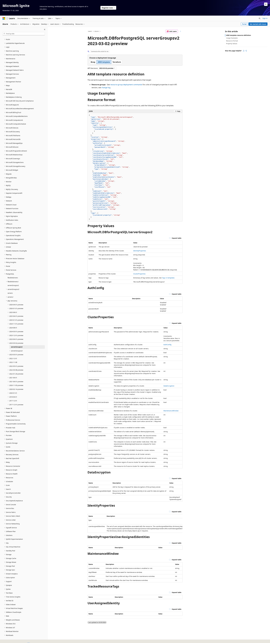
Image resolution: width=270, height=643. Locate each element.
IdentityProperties (139, 251)
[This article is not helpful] (246, 51)
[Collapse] (45, 29)
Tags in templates (168, 278)
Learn (90, 31)
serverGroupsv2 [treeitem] (13, 285)
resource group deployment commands (126, 84)
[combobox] (24, 33)
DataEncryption (168, 386)
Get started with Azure (258, 24)
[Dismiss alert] (265, 4)
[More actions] (180, 31)
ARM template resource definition (238, 35)
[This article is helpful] (243, 51)
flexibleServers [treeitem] (13, 278)
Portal (244, 24)
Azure (96, 31)
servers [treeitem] (10, 293)
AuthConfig (167, 345)
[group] (135, 523)
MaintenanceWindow (170, 411)
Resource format (232, 41)
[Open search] (259, 18)
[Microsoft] (4, 18)
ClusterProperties (139, 274)
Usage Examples (232, 38)
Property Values (231, 44)
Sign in (265, 18)
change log (105, 87)
